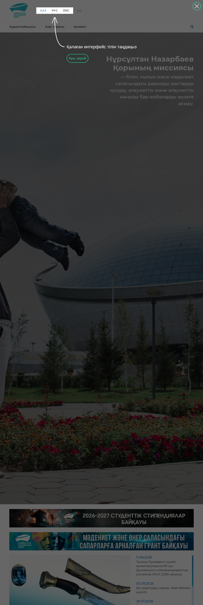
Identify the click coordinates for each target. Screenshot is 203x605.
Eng (66, 10)
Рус (55, 10)
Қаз (43, 10)
